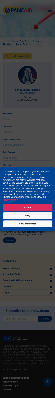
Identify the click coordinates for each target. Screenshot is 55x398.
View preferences (27, 223)
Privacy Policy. (10, 199)
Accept (27, 207)
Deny (27, 215)
